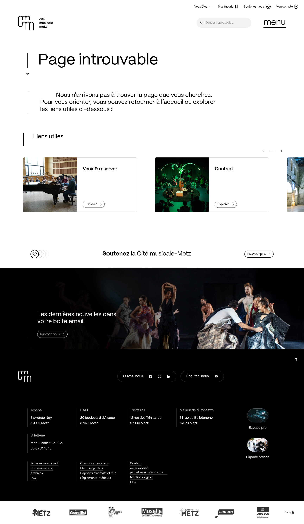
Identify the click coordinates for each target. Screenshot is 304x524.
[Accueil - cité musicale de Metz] (35, 23)
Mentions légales (141, 477)
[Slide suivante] (282, 151)
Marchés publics (91, 468)
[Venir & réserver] (50, 184)
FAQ (33, 478)
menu (274, 22)
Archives (36, 473)
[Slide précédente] (263, 151)
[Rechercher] (201, 23)
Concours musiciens (94, 463)
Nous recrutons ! (41, 468)
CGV (133, 482)
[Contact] (182, 184)
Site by (288, 512)
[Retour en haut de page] (296, 358)
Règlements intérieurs (95, 478)
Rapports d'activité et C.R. (98, 473)
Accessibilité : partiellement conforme (146, 470)
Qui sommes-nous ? (44, 463)
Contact (135, 463)
